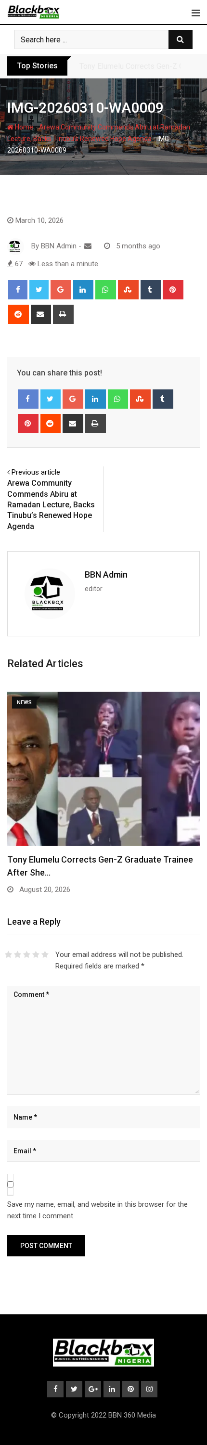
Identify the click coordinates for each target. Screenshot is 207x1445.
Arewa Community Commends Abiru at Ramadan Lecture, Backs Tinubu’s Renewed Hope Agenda (51, 504)
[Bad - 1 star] (8, 954)
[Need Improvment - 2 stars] (17, 954)
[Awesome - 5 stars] (45, 954)
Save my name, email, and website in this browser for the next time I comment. (97, 1210)
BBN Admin (106, 574)
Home (23, 127)
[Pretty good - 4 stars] (35, 954)
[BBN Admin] (87, 246)
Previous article (36, 472)
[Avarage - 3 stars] (26, 954)
